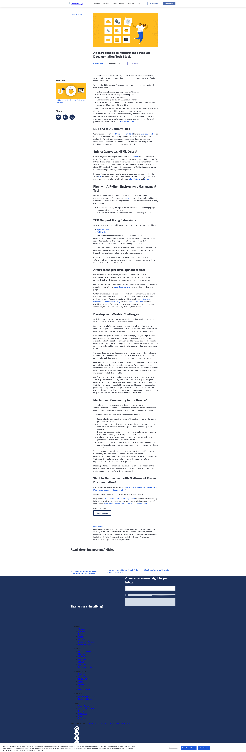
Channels (100, 17)
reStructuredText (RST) (123, 134)
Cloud (99, 58)
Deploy (132, 63)
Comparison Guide (85, 667)
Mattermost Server (85, 699)
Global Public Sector (113, 44)
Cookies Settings (173, 748)
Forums (81, 711)
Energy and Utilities (113, 49)
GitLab (99, 46)
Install (132, 68)
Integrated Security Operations (117, 14)
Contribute (134, 60)
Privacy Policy (104, 723)
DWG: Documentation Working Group (119, 498)
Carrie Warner (98, 63)
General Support (84, 706)
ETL (99, 176)
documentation (102, 513)
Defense (109, 39)
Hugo (146, 179)
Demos (132, 20)
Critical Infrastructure (113, 36)
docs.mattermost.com (125, 121)
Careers (81, 639)
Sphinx (136, 156)
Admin (132, 41)
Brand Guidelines (84, 644)
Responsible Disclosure (86, 642)
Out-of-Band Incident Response (163, 18)
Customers (134, 25)
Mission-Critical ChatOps (115, 22)
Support (143, 22)
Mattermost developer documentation (109, 490)
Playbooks (101, 20)
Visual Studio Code (135, 301)
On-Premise (101, 55)
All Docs (81, 687)
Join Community (136, 58)
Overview (100, 14)
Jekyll (131, 179)
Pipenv (126, 198)
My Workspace (145, 14)
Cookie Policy (114, 723)
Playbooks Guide (136, 39)
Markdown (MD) (147, 134)
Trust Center (101, 33)
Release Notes (135, 49)
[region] (123, 747)
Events (132, 22)
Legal (80, 716)
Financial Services (112, 46)
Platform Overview (84, 651)
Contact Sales (169, 3)
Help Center (82, 713)
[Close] (243, 747)
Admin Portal (144, 17)
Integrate (133, 66)
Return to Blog (77, 14)
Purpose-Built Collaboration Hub (118, 27)
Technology (110, 41)
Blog (131, 17)
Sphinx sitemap (103, 232)
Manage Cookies (126, 723)
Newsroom (82, 631)
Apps (142, 20)
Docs (132, 44)
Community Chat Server (87, 708)
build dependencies (122, 287)
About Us (81, 629)
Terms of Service (92, 723)
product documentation (114, 504)
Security (100, 30)
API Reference (135, 46)
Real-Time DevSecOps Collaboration (119, 25)
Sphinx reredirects (105, 229)
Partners (81, 634)
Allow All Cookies (204, 748)
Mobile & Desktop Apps (86, 696)
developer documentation (139, 504)
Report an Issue (84, 689)
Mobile (99, 25)
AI (98, 27)
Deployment (82, 674)
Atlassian (100, 44)
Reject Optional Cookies (188, 748)
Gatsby (137, 179)
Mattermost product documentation (140, 487)
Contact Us (82, 719)
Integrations (101, 22)
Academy (133, 33)
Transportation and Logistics (116, 52)
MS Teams (101, 41)
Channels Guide (135, 36)
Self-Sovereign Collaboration (116, 20)
